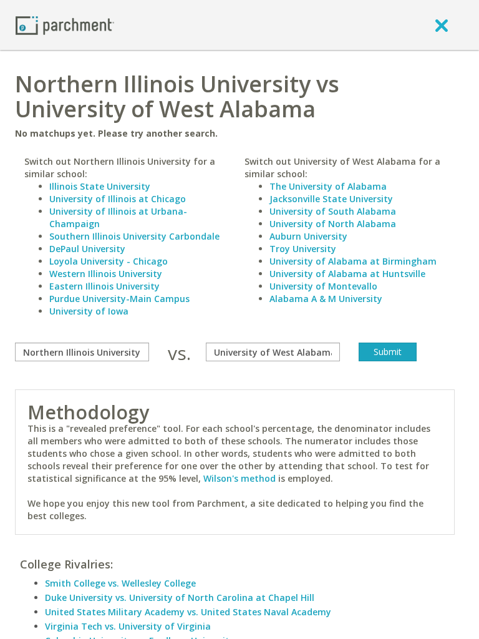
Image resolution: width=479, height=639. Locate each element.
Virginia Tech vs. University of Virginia (128, 626)
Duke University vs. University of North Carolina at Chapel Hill (179, 597)
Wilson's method (239, 478)
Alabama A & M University (325, 299)
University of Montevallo (323, 286)
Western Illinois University (105, 274)
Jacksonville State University (331, 199)
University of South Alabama (332, 211)
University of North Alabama (332, 224)
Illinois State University (99, 186)
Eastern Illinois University (104, 286)
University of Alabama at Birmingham (353, 261)
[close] (441, 24)
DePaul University (87, 249)
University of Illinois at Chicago (117, 199)
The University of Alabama (328, 186)
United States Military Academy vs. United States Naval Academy (188, 612)
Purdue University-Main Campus (119, 299)
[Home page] (65, 25)
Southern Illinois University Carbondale (134, 236)
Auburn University (308, 236)
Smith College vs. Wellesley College (120, 583)
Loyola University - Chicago (108, 261)
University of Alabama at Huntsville (347, 274)
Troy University (302, 249)
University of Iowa (88, 311)
